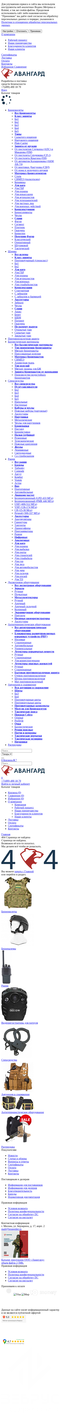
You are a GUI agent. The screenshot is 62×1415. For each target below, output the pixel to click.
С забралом (21, 293)
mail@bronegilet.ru (11, 1229)
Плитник (20, 227)
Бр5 (17, 131)
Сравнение (20, 66)
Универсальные (23, 648)
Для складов (21, 573)
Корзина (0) (14, 792)
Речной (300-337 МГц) (27, 513)
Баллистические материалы (23, 341)
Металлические (23, 419)
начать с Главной (24, 871)
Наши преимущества (20, 43)
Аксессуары (21, 413)
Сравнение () (16, 795)
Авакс (18, 311)
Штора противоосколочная (30, 678)
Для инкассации (24, 194)
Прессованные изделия (28, 353)
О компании (8, 34)
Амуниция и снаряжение (22, 684)
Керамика (20, 182)
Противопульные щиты (28, 702)
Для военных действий (28, 206)
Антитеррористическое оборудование (29, 624)
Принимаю (35, 31)
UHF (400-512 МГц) (26, 504)
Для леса (19, 564)
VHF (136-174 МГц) (26, 507)
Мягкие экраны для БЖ (28, 368)
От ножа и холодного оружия (31, 170)
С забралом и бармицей (28, 296)
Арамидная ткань (24, 362)
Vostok (18, 480)
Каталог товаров (10, 93)
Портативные (22, 489)
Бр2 (17, 122)
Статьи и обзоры (17, 1158)
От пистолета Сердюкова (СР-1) (33, 155)
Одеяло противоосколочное (30, 675)
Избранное (7, 66)
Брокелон (20, 233)
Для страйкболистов (26, 284)
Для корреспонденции (27, 660)
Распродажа (14, 744)
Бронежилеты (15, 110)
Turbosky (19, 468)
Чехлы (18, 215)
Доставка (6, 57)
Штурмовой (21, 245)
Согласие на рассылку (20, 1217)
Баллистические (24, 726)
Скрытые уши (22, 332)
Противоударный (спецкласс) (31, 260)
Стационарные (23, 642)
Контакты (6, 63)
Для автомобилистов (26, 567)
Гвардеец (20, 230)
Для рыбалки (22, 549)
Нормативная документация (24, 1197)
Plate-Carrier (21, 143)
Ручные (19, 591)
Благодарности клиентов (22, 46)
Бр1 (17, 119)
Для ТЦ (19, 579)
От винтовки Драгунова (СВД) (32, 167)
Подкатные (21, 594)
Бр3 (17, 125)
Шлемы (12, 251)
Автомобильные (24, 492)
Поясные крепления (26, 444)
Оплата (5, 60)
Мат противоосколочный (29, 681)
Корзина (9, 760)
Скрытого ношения (26, 137)
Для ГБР (19, 188)
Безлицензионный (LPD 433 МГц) (34, 498)
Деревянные (21, 450)
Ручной (19, 600)
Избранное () (16, 798)
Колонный (20, 609)
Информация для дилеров (22, 1188)
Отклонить (21, 31)
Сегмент (19, 224)
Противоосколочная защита (23, 338)
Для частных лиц (24, 203)
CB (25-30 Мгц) (23, 510)
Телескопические (24, 441)
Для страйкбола (23, 558)
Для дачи (20, 570)
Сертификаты (9, 54)
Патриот (19, 320)
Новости (13, 1155)
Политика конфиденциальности (26, 1211)
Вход (4, 90)
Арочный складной (26, 606)
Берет (18, 314)
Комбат (19, 477)
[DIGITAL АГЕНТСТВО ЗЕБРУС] (31, 1412)
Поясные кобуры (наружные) (31, 410)
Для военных (22, 281)
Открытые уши (23, 329)
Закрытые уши (23, 335)
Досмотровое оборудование (23, 582)
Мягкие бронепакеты (27, 350)
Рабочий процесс (17, 40)
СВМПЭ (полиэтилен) (27, 179)
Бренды (12, 1194)
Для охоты (20, 552)
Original (19, 717)
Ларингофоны (23, 528)
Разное (18, 534)
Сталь (18, 176)
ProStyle (19, 720)
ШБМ (18, 317)
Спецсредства (16, 380)
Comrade (19, 471)
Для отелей (21, 576)
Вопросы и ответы (18, 1161)
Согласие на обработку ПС (23, 1214)
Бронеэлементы (23, 212)
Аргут (18, 474)
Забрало (19, 302)
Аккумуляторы (23, 519)
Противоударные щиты (28, 699)
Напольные (21, 401)
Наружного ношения (26, 140)
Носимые (20, 639)
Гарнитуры (21, 522)
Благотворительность (20, 1191)
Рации (11, 459)
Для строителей (23, 555)
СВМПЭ (19, 359)
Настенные (21, 404)
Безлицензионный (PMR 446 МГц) (34, 501)
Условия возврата (18, 1208)
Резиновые (21, 438)
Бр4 (17, 128)
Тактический (22, 248)
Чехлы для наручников (27, 422)
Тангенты (20, 525)
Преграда (20, 615)
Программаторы (24, 531)
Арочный (20, 603)
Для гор (19, 561)
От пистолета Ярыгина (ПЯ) (31, 158)
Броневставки (22, 431)
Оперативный (22, 242)
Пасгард (19, 428)
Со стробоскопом (24, 456)
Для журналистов (24, 197)
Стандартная (22, 290)
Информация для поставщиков (25, 1185)
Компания (20, 804)
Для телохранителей (26, 200)
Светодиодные (23, 453)
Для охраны (21, 191)
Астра (18, 483)
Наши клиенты (16, 49)
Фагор (18, 221)
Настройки (8, 31)
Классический (23, 239)
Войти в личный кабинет (15, 783)
